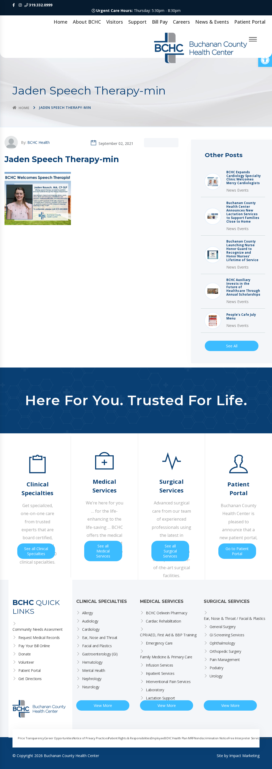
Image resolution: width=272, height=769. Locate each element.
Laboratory (155, 689)
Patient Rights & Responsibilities (129, 738)
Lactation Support (160, 698)
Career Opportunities (58, 738)
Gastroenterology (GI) (100, 653)
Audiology (90, 621)
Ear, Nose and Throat (99, 637)
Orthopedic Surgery (225, 651)
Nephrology (91, 678)
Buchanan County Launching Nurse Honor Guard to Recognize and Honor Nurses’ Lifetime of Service (242, 251)
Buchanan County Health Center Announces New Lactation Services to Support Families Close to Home (242, 212)
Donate (24, 653)
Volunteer (26, 662)
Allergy (87, 612)
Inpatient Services (160, 673)
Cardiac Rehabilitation (163, 621)
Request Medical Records (39, 637)
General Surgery (223, 626)
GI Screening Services (227, 634)
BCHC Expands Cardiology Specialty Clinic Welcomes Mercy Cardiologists (243, 177)
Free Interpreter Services (245, 738)
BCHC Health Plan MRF (179, 738)
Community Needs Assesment (37, 629)
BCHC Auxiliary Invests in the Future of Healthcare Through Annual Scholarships (243, 287)
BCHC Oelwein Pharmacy (166, 612)
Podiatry (216, 667)
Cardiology (91, 629)
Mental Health (93, 670)
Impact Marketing (244, 755)
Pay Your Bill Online (34, 645)
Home (60, 22)
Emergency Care (159, 643)
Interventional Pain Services (168, 681)
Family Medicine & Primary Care (166, 656)
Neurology (90, 686)
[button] (265, 60)
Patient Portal (249, 22)
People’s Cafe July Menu (241, 316)
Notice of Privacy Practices (90, 738)
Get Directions (30, 678)
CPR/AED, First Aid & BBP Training (168, 634)
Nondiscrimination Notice (211, 738)
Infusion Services (159, 665)
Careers (181, 22)
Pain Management (225, 659)
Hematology (92, 662)
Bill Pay (160, 22)
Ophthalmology (222, 643)
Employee (157, 738)
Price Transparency (31, 738)
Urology (216, 676)
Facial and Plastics (97, 645)
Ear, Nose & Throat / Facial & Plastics (234, 618)
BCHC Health (38, 142)
